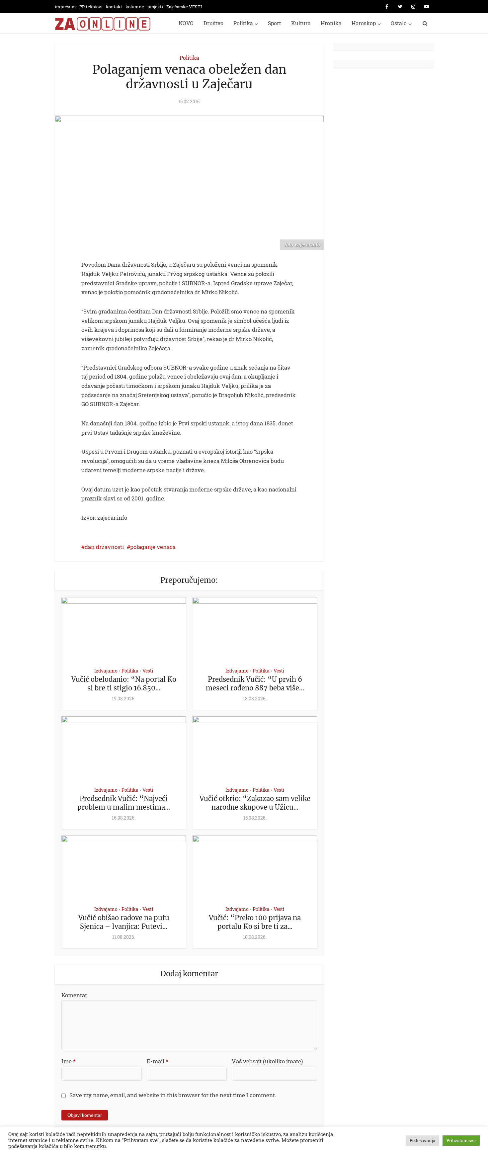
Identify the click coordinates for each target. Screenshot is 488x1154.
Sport (274, 23)
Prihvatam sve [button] (461, 1140)
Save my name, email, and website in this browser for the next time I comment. (172, 1095)
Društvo (213, 23)
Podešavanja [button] (422, 1140)
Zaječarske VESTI (184, 7)
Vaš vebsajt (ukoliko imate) (267, 1061)
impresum (65, 7)
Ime (68, 1061)
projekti (155, 7)
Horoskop (364, 23)
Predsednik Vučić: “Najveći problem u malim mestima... (123, 802)
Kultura (301, 23)
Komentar (74, 995)
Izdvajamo (106, 670)
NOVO (186, 23)
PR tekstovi (91, 7)
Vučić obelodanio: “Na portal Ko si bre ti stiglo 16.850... (123, 683)
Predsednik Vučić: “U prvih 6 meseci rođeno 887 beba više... (255, 683)
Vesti (147, 670)
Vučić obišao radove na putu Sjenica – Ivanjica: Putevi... (123, 922)
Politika (243, 23)
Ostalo (399, 23)
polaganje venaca (153, 547)
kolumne (134, 7)
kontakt (114, 7)
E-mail (157, 1061)
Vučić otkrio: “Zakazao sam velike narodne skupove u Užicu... (255, 802)
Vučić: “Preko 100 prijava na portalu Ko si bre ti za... (255, 922)
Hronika (331, 23)
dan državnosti (104, 547)
